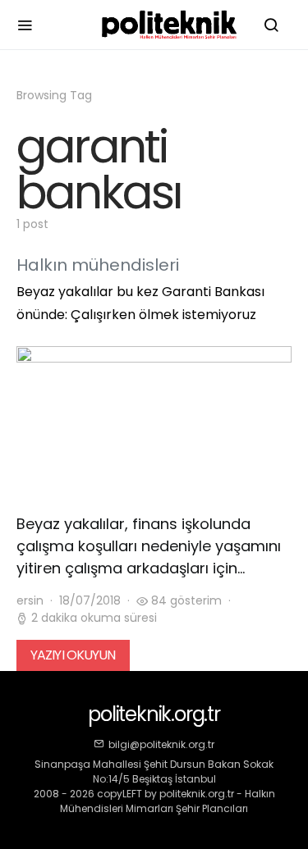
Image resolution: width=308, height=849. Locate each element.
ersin (30, 600)
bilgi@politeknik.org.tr (161, 744)
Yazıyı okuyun (73, 655)
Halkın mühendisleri (97, 264)
